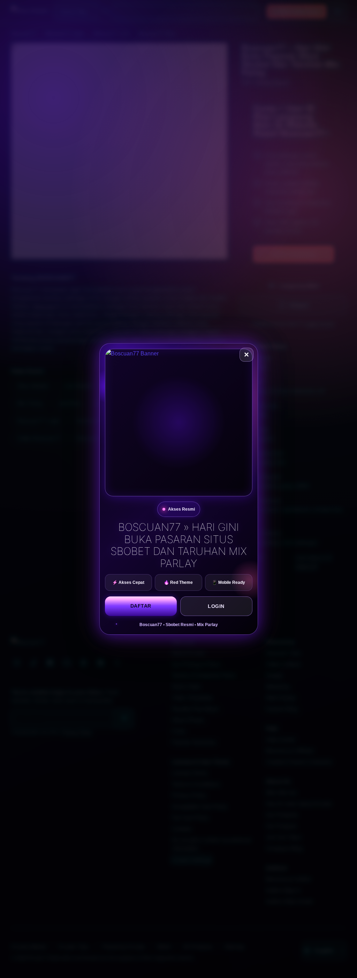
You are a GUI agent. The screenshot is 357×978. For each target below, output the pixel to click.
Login (216, 606)
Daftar (140, 606)
